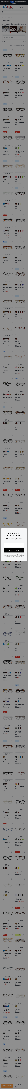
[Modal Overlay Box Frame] (14, 544)
